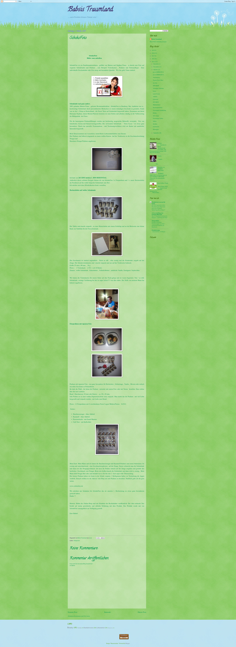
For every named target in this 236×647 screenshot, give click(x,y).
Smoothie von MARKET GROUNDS (161, 168)
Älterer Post (142, 612)
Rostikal (155, 124)
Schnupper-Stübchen (158, 88)
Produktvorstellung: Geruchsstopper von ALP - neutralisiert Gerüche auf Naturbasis (158, 224)
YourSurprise (156, 77)
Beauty (70, 627)
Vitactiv (159, 156)
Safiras (154, 121)
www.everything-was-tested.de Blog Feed (158, 213)
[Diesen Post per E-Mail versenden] (97, 538)
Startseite (107, 612)
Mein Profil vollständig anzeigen (158, 42)
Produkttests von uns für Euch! (158, 203)
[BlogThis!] (98, 538)
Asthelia (155, 96)
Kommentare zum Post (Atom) (82, 616)
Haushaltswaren (88, 628)
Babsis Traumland (90, 10)
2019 (153, 50)
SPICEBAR (156, 86)
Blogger (128, 643)
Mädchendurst (156, 105)
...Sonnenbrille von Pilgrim (158, 231)
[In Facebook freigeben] (102, 538)
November (156, 67)
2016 (153, 59)
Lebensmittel (100, 628)
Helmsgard (156, 129)
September (156, 133)
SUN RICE (156, 102)
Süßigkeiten (77, 540)
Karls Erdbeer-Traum (162, 183)
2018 (153, 53)
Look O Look (156, 94)
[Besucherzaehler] (124, 639)
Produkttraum (156, 230)
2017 (153, 56)
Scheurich (155, 99)
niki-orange (156, 116)
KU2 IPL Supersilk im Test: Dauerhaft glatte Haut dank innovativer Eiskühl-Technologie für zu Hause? (158, 207)
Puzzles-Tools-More (158, 80)
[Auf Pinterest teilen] (104, 538)
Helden (155, 113)
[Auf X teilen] (100, 538)
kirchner (159, 143)
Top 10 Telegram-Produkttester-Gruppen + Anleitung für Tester (159, 216)
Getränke (80, 627)
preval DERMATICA (158, 72)
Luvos (154, 91)
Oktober (155, 69)
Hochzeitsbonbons (157, 107)
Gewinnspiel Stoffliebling (159, 110)
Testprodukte (155, 221)
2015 (153, 61)
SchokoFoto (156, 126)
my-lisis (155, 83)
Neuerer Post (72, 612)
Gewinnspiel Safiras (158, 118)
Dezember (156, 64)
